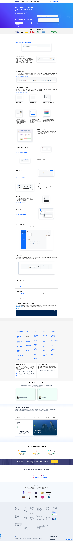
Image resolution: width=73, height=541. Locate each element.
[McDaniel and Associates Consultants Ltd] (25, 417)
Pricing (35, 1)
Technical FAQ (32, 518)
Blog (46, 508)
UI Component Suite (17, 506)
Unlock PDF (25, 510)
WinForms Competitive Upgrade (41, 526)
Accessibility (31, 520)
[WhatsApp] (54, 514)
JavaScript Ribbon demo (19, 41)
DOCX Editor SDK (17, 517)
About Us (38, 1)
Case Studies (31, 517)
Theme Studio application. (19, 286)
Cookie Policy (20, 538)
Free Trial (25, 506)
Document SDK (17, 515)
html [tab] (17, 308)
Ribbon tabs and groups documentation (22, 64)
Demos (47, 516)
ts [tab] (18, 308)
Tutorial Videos (48, 519)
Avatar (56, 320)
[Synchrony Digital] (40, 417)
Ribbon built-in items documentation (21, 92)
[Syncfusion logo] (18, 536)
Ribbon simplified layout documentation (22, 76)
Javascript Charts (39, 508)
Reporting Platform (17, 522)
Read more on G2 (36, 455)
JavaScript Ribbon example (19, 306)
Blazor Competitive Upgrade (40, 519)
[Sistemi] (33, 417)
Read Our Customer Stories (19, 412)
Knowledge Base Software (18, 525)
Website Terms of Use (25, 538)
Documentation (48, 517)
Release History (48, 525)
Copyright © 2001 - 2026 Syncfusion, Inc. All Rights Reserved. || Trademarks (23, 539)
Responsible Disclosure (35, 538)
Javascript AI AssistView (39, 515)
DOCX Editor (25, 517)
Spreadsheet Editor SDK (18, 518)
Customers (47, 507)
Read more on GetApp (51, 455)
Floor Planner (26, 516)
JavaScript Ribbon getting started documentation (23, 42)
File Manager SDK (17, 514)
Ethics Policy (40, 538)
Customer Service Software (18, 524)
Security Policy (30, 538)
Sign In (51, 1)
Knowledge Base (32, 507)
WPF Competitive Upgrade (40, 527)
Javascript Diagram (39, 511)
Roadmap (47, 524)
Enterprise (26, 1)
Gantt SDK (16, 510)
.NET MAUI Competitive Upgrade (41, 525)
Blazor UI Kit (25, 528)
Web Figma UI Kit (26, 530)
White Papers (31, 516)
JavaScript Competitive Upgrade (41, 521)
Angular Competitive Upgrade (40, 520)
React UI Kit (25, 527)
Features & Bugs (32, 509)
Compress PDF (26, 512)
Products (22, 1)
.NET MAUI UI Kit (26, 526)
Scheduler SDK (17, 509)
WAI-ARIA (22, 293)
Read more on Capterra (21, 455)
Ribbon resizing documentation (20, 260)
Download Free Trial (54, 462)
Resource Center (32, 524)
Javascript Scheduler (39, 510)
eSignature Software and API (19, 523)
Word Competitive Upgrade (40, 529)
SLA (30, 510)
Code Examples (32, 519)
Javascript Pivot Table (39, 516)
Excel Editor (25, 518)
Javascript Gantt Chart (39, 509)
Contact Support (32, 508)
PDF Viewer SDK (17, 516)
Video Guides (48, 520)
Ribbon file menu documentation (21, 214)
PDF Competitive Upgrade (40, 528)
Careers (47, 510)
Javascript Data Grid (39, 507)
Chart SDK (16, 508)
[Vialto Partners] (54, 417)
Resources (31, 1)
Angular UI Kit (26, 529)
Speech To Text (18, 320)
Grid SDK (16, 507)
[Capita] (48, 417)
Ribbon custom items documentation (21, 152)
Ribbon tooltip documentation (20, 202)
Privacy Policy (16, 538)
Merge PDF (25, 511)
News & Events (48, 509)
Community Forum (32, 506)
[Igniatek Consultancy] (18, 417)
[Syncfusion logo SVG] (17, 1)
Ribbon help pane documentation (21, 177)
